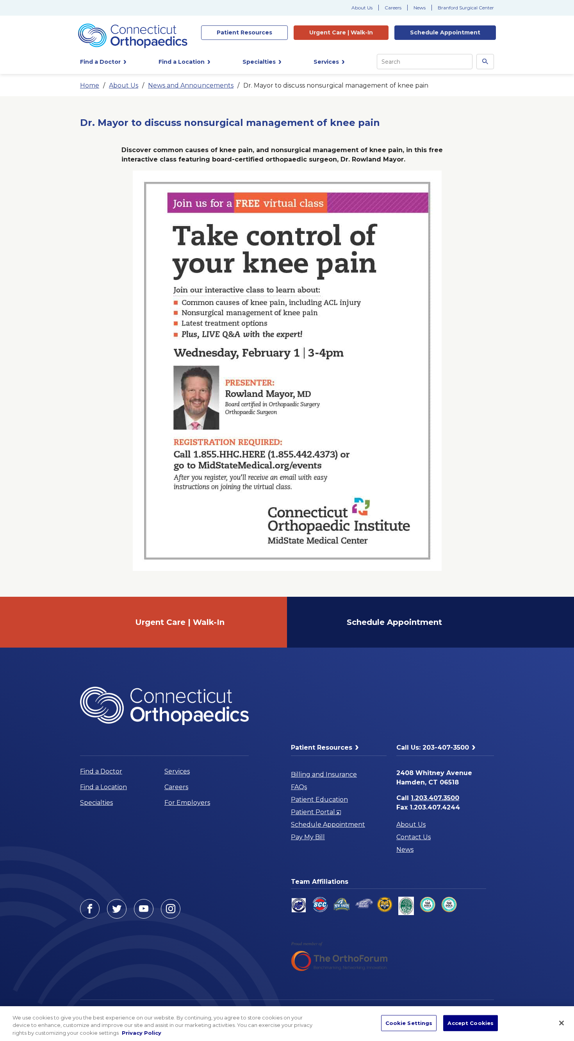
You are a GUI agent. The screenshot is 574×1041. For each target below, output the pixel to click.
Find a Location (103, 787)
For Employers (187, 802)
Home (89, 85)
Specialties (96, 802)
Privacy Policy (141, 1033)
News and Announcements (191, 85)
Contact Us (413, 837)
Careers (393, 8)
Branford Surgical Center (466, 8)
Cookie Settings (409, 1022)
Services (177, 771)
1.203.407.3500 (435, 798)
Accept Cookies (470, 1022)
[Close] (561, 1023)
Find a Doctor (101, 771)
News (420, 8)
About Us (362, 8)
